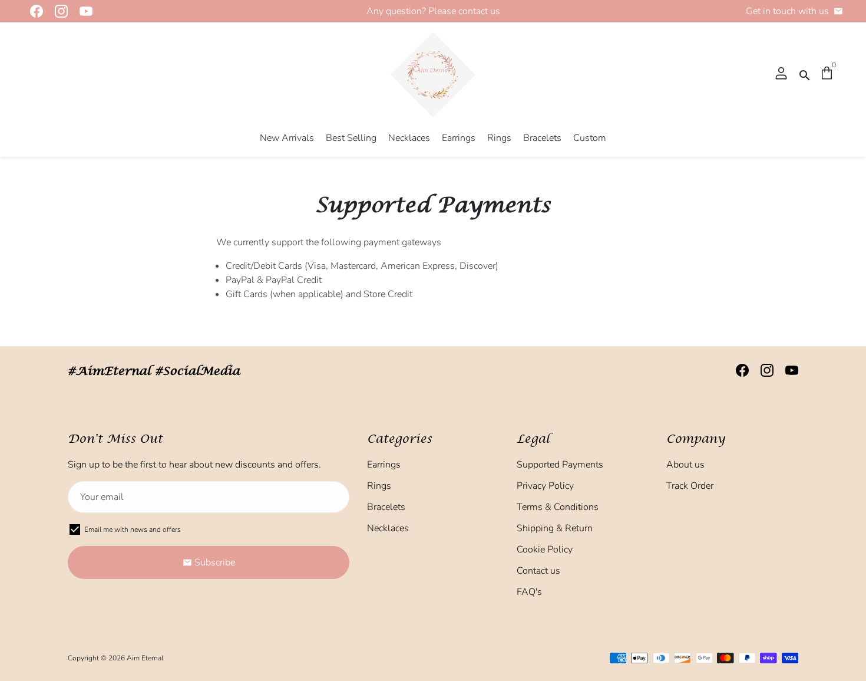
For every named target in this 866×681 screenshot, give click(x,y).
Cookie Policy (545, 549)
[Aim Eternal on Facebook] (33, 11)
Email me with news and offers (132, 529)
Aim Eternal (145, 658)
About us (685, 464)
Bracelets (542, 137)
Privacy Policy (545, 485)
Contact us (538, 570)
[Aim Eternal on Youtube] (82, 11)
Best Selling (351, 137)
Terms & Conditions (558, 507)
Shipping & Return (555, 528)
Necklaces (409, 137)
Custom (589, 137)
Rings (499, 137)
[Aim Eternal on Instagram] (58, 11)
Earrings (458, 137)
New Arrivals (287, 137)
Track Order (689, 485)
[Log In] (781, 74)
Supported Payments (560, 464)
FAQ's (529, 591)
